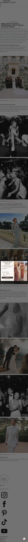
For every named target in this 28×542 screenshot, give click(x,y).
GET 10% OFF (7, 277)
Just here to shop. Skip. (7, 279)
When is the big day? (4, 268)
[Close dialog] (26, 262)
